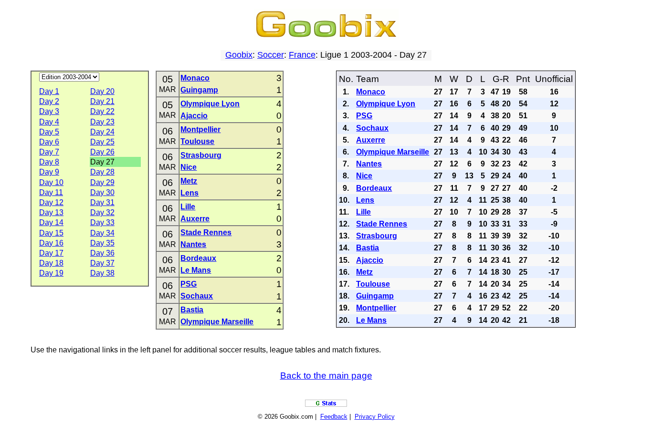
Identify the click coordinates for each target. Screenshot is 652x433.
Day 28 (102, 172)
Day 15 (51, 233)
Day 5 (49, 132)
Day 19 (51, 273)
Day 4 (49, 122)
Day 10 (51, 182)
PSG (188, 284)
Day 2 (49, 101)
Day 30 (102, 192)
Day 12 (51, 202)
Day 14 (51, 222)
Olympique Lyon (210, 104)
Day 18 (51, 263)
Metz (188, 181)
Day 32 (102, 212)
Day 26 (102, 152)
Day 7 (49, 152)
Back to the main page (326, 376)
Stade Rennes (205, 232)
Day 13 (51, 212)
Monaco (195, 78)
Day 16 (51, 243)
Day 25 (102, 142)
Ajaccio (194, 116)
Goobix (238, 55)
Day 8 (49, 162)
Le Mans (195, 270)
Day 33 (102, 222)
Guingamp (199, 90)
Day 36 (102, 253)
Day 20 (102, 91)
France (302, 55)
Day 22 (102, 111)
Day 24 (102, 132)
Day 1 (49, 91)
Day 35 (102, 243)
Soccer (270, 55)
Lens (189, 193)
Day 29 (102, 182)
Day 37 (102, 263)
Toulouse (197, 141)
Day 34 (102, 233)
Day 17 (51, 253)
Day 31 (102, 202)
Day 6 (49, 142)
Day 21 (102, 101)
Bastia (191, 310)
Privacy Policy (375, 416)
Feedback (333, 416)
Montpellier (200, 129)
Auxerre (195, 219)
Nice (188, 167)
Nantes (193, 244)
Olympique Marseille (216, 322)
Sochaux (196, 296)
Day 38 (102, 273)
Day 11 (51, 192)
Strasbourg (200, 155)
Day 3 (49, 111)
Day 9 (49, 172)
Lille (187, 207)
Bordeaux (198, 258)
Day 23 (102, 122)
